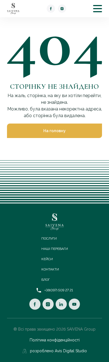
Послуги (49, 238)
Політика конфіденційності (55, 340)
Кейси (47, 259)
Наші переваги (54, 249)
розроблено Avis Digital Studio (58, 351)
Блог (45, 280)
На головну (54, 131)
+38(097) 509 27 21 (58, 290)
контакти (50, 269)
